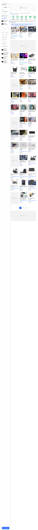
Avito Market (17, 13)
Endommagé (4, 37)
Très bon (6, 32)
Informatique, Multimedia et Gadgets (24, 13)
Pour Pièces (4, 39)
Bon (3, 34)
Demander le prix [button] (15, 35)
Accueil (13, 13)
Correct (6, 34)
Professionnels (4, 46)
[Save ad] (17, 27)
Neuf (3, 32)
